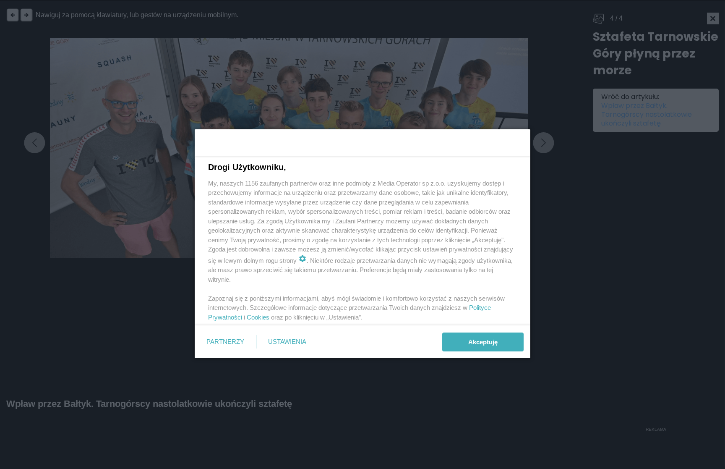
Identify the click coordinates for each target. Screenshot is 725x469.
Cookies (258, 317)
